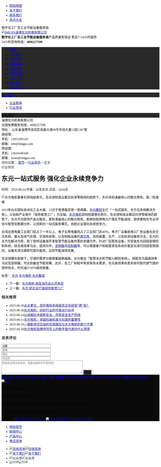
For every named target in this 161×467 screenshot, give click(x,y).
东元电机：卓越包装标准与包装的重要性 (52, 319)
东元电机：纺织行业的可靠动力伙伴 (49, 310)
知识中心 (15, 82)
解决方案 (15, 63)
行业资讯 (15, 107)
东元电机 (75, 214)
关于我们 (15, 10)
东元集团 (96, 210)
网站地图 (15, 5)
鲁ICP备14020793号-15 (29, 419)
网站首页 (8, 377)
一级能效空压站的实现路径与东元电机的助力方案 (58, 324)
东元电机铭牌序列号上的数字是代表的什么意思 (57, 329)
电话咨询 (15, 441)
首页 (12, 49)
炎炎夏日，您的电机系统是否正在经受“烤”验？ (57, 305)
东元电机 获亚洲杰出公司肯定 (43, 283)
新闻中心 (15, 431)
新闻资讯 (15, 73)
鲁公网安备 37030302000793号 (70, 419)
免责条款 (128, 377)
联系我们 (15, 15)
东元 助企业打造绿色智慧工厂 (43, 288)
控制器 (72, 246)
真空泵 (85, 236)
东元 (15, 275)
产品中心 (15, 59)
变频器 (59, 246)
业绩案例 (15, 68)
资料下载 (15, 78)
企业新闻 (15, 103)
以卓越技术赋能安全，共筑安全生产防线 (52, 315)
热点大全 (15, 20)
